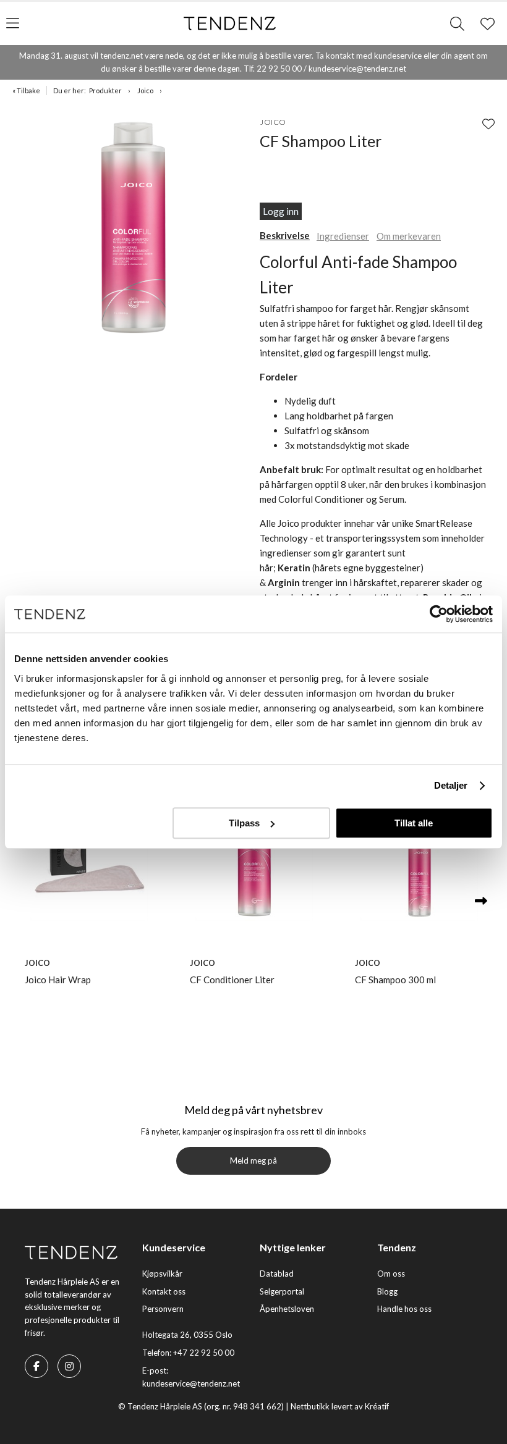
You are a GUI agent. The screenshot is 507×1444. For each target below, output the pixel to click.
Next (481, 901)
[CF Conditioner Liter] (254, 862)
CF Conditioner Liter (232, 979)
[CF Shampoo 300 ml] (419, 862)
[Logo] (230, 23)
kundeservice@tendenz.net (191, 1383)
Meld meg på (253, 1160)
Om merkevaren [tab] (409, 235)
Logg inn (281, 211)
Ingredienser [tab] (343, 235)
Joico (145, 90)
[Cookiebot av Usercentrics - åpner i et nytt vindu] (439, 614)
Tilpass (244, 823)
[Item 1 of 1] (133, 230)
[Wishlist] (488, 123)
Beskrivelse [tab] (285, 235)
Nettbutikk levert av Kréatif (340, 1406)
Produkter (105, 90)
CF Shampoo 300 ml (395, 979)
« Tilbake (26, 90)
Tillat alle (413, 823)
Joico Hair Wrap (58, 979)
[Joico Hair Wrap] (89, 862)
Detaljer (451, 785)
